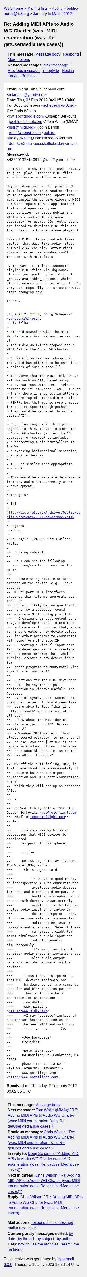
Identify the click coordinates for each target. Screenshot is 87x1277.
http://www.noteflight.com (33, 1077)
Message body (47, 54)
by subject (45, 1239)
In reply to (50, 70)
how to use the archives (38, 1244)
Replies (28, 76)
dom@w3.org (20, 143)
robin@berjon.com (25, 132)
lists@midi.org (21, 127)
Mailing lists (37, 8)
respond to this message (52, 1222)
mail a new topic (22, 1228)
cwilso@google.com (26, 116)
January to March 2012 (52, 14)
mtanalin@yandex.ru (26, 95)
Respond (71, 54)
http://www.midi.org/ (28, 1011)
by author (65, 1239)
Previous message (24, 70)
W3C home (13, 8)
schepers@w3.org (58, 105)
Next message (56, 65)
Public (57, 8)
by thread (26, 1239)
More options (19, 59)
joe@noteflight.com (25, 122)
